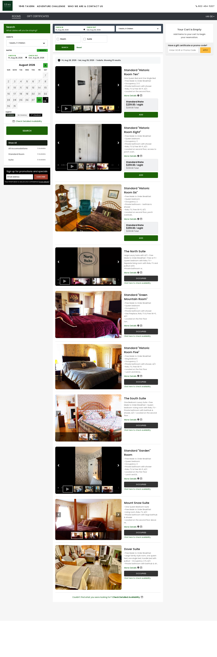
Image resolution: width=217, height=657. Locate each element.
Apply (205, 50)
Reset (79, 47)
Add (141, 114)
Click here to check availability (137, 283)
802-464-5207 (206, 6)
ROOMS (16, 16)
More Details (130, 95)
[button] (27, 43)
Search (27, 130)
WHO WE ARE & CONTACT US (85, 6)
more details (44, 182)
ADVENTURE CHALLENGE (51, 6)
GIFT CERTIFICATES (38, 16)
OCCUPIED (141, 278)
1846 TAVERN (26, 6)
